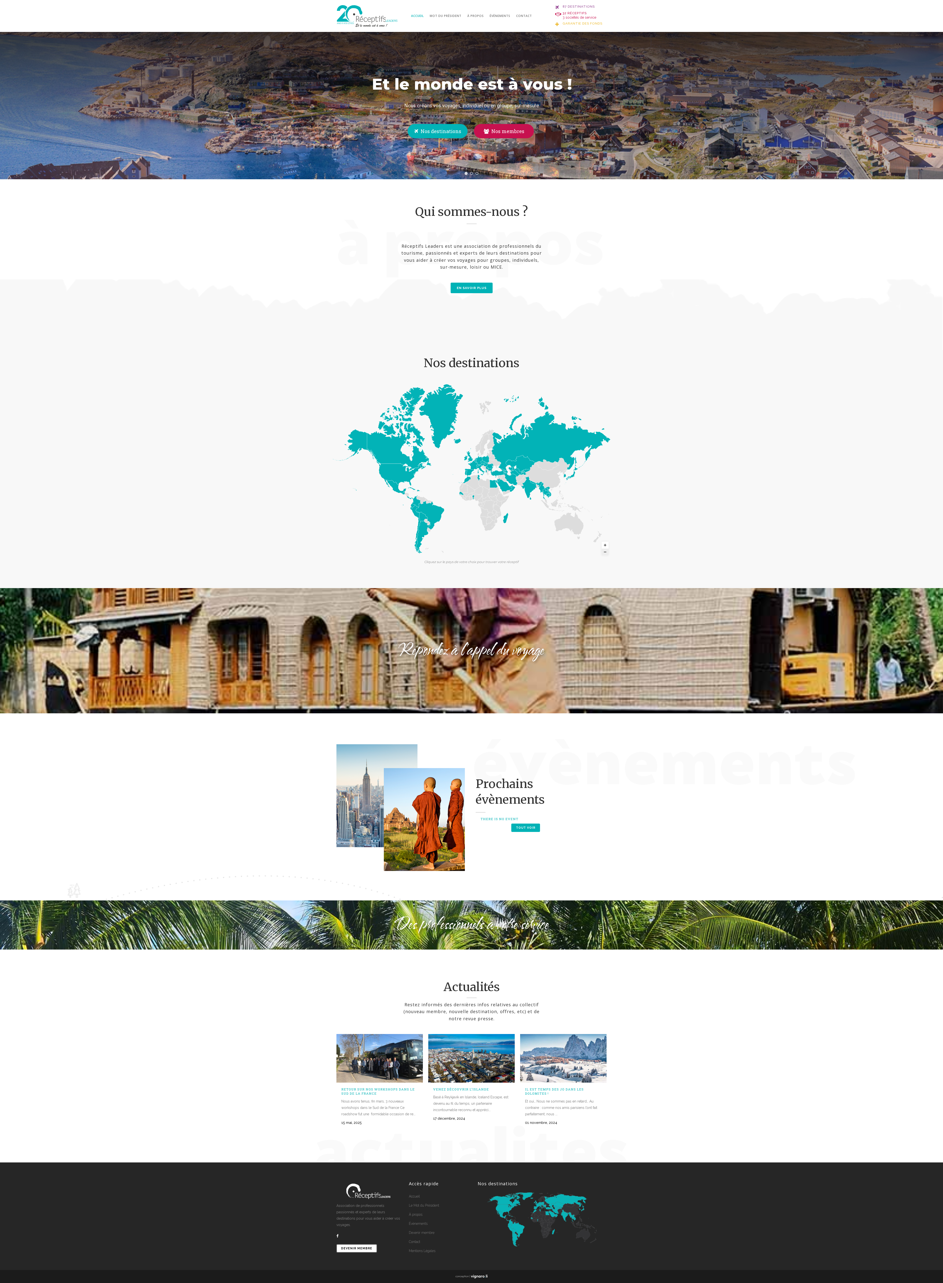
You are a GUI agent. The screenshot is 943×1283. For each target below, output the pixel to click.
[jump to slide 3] (476, 173)
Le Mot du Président (424, 1205)
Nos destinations (441, 131)
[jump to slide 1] (466, 173)
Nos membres (507, 131)
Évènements (418, 1224)
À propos (415, 1214)
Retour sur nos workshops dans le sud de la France (378, 1091)
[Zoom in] (605, 545)
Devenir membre (356, 1248)
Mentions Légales (422, 1251)
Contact (414, 1242)
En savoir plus (471, 288)
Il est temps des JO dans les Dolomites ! (554, 1091)
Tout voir (525, 827)
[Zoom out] (605, 552)
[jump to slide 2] (471, 173)
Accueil (414, 1196)
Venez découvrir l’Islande (461, 1089)
